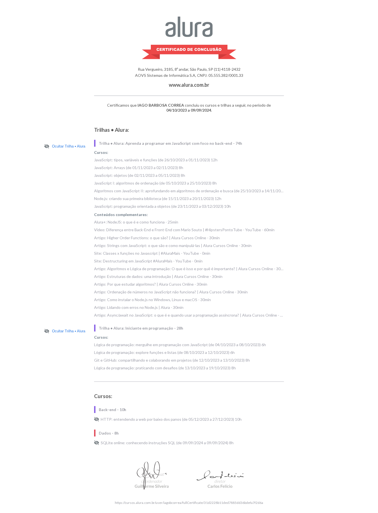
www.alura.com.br (189, 85)
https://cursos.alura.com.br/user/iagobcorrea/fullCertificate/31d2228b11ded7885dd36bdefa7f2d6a (189, 503)
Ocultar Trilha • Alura (68, 146)
